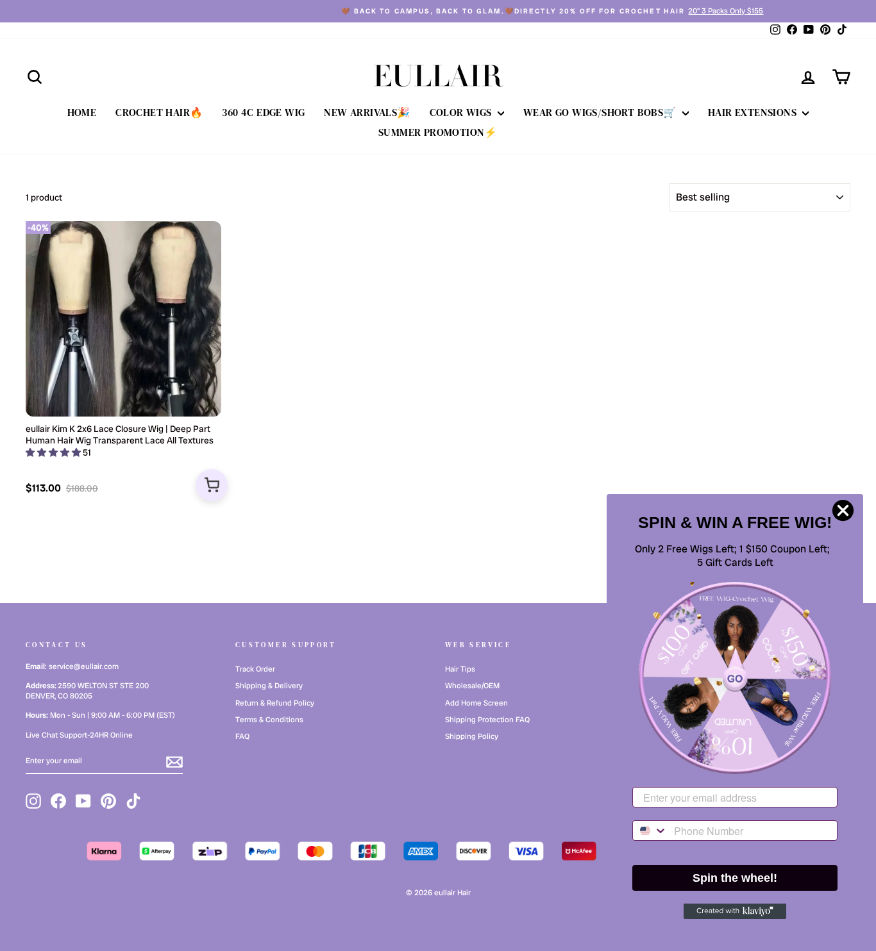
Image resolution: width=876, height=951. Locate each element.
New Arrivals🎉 (367, 112)
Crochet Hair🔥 (159, 112)
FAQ (242, 736)
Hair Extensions (753, 112)
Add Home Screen (476, 703)
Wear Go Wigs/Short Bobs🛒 (601, 112)
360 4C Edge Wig (263, 112)
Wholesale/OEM (472, 686)
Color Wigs (462, 112)
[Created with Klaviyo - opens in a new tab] (735, 911)
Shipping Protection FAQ (487, 720)
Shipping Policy (471, 736)
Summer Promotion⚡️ (438, 132)
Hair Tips (460, 669)
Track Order (255, 669)
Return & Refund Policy (274, 703)
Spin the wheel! (735, 878)
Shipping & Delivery (269, 686)
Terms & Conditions (269, 720)
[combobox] (650, 830)
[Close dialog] (843, 510)
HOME (82, 112)
